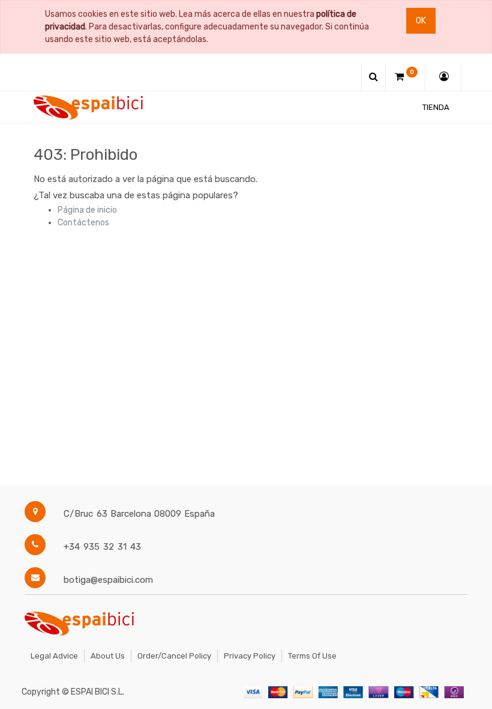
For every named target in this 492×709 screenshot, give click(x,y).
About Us (108, 655)
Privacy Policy (249, 655)
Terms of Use (312, 655)
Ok (421, 21)
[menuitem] (436, 107)
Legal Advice (54, 655)
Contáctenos (83, 223)
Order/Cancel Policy (174, 655)
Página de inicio (87, 210)
